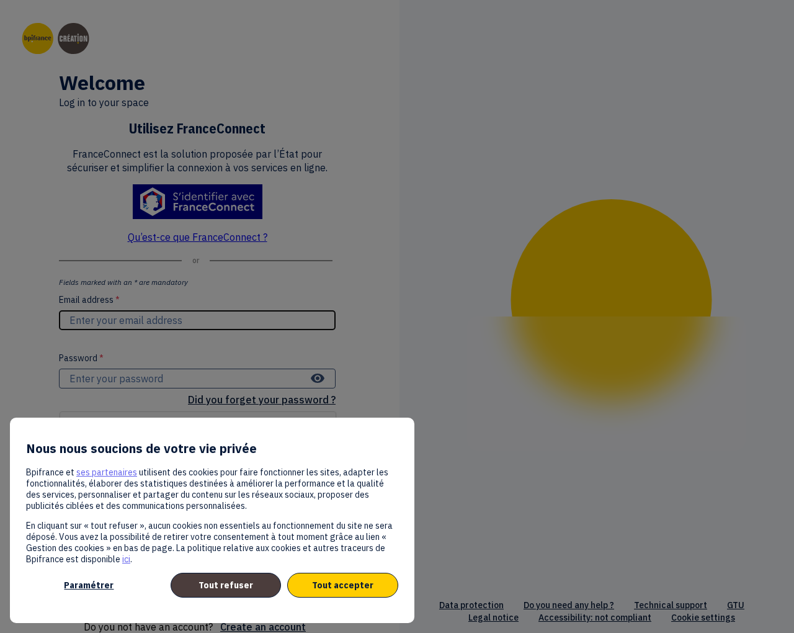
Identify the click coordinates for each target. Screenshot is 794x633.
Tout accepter (342, 585)
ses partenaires (106, 472)
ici (126, 559)
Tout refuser (225, 585)
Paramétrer (89, 585)
